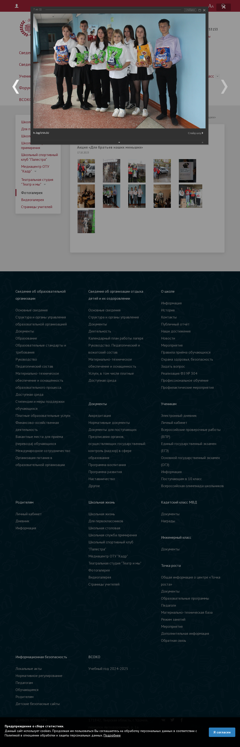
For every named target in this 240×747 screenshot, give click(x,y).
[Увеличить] (199, 10)
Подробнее (112, 735)
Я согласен (222, 732)
